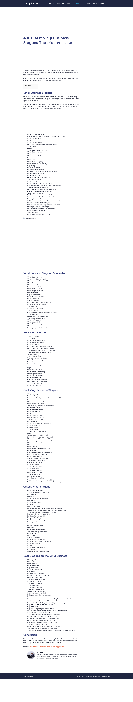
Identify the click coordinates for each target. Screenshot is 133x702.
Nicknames (86, 3)
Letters (51, 3)
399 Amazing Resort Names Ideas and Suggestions (47, 647)
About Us (104, 676)
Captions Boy (33, 3)
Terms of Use (96, 676)
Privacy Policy (80, 676)
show (34, 86)
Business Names (98, 3)
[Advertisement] (52, 24)
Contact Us (89, 676)
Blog (68, 3)
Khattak (40, 652)
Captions (60, 3)
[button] (107, 3)
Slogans (76, 3)
